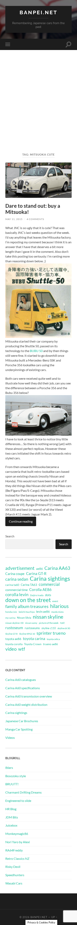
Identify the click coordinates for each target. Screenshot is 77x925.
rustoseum (14, 628)
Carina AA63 (57, 568)
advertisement (20, 568)
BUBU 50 (36, 351)
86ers (9, 767)
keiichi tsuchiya (27, 611)
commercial (49, 584)
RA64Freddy (14, 850)
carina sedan (16, 579)
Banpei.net (38, 12)
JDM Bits (11, 817)
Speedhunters (14, 875)
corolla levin (16, 594)
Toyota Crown (32, 644)
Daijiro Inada (36, 595)
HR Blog (10, 809)
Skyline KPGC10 (27, 633)
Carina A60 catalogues (20, 679)
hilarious (59, 606)
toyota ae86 (13, 639)
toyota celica (53, 639)
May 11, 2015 (14, 219)
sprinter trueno (51, 633)
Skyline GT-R (11, 633)
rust (62, 622)
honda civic (11, 611)
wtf (21, 649)
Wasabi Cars (13, 883)
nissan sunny (31, 623)
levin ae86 (43, 611)
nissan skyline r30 (14, 622)
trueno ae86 (50, 644)
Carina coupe (14, 574)
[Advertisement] (38, 108)
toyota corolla (14, 644)
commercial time (16, 590)
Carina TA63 (29, 584)
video (11, 649)
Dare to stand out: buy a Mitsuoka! (32, 209)
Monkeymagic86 (16, 833)
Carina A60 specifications (22, 688)
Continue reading (21, 521)
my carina (10, 617)
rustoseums (32, 628)
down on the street (28, 600)
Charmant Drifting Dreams (23, 792)
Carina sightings (50, 578)
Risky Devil (12, 866)
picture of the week (48, 623)
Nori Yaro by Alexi (17, 842)
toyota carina (34, 638)
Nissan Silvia (24, 617)
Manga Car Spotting (19, 729)
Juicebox (11, 825)
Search (9, 536)
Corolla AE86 (40, 589)
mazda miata (57, 612)
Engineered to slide (18, 800)
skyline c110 (48, 628)
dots (48, 595)
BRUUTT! (12, 784)
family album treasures (27, 606)
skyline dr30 (63, 628)
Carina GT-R (36, 573)
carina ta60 (12, 584)
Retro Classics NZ (17, 858)
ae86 (39, 568)
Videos (10, 737)
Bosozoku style (15, 776)
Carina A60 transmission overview (28, 696)
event (55, 601)
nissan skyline (48, 616)
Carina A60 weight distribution (26, 704)
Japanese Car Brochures (21, 721)
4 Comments (35, 219)
